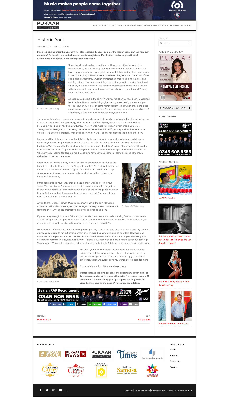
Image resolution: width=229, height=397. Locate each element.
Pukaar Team (45, 46)
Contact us (174, 361)
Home (172, 349)
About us (174, 355)
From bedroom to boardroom (173, 323)
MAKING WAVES (166, 197)
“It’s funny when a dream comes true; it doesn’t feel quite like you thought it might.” (174, 239)
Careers (173, 367)
